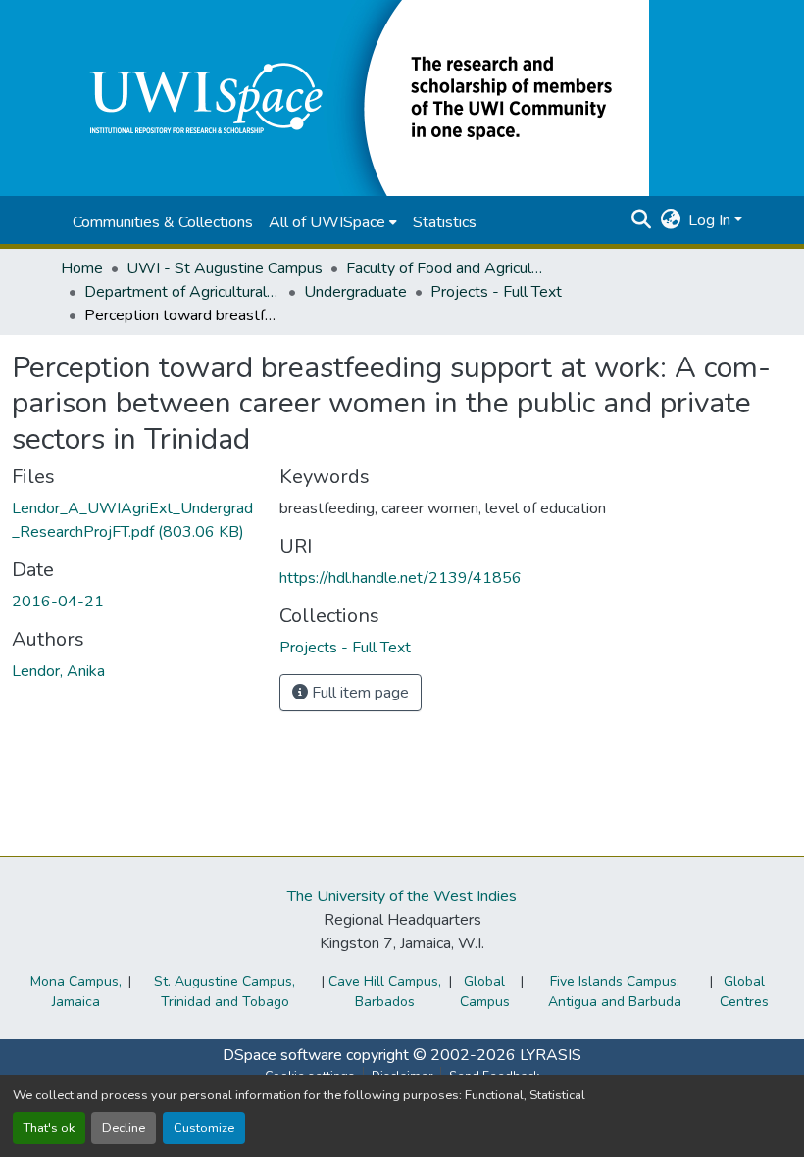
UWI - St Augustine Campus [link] (224, 268)
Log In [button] (711, 220)
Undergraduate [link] (355, 292)
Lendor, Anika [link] (58, 671)
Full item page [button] (358, 692)
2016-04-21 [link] (58, 601)
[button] (355, 97)
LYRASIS (550, 1055)
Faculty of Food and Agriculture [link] (444, 268)
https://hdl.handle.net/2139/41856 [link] (400, 578)
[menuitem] (333, 222)
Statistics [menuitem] (445, 222)
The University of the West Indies (402, 896)
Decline (123, 1127)
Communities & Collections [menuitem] (163, 222)
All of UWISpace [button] (327, 222)
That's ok (49, 1127)
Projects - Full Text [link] (496, 292)
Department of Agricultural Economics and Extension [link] (182, 292)
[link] (134, 520)
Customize (204, 1127)
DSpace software (282, 1055)
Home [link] (82, 268)
